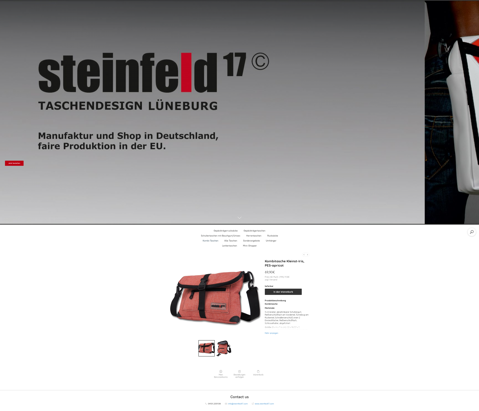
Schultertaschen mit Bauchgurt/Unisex (220, 235)
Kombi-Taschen (210, 240)
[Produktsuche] (472, 232)
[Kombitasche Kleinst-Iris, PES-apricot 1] (224, 348)
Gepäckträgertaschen (254, 230)
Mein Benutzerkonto (221, 375)
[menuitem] (304, 254)
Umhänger (271, 240)
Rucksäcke (272, 235)
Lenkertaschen (229, 245)
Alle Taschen (230, 240)
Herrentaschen (253, 235)
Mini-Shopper (250, 245)
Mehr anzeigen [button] (271, 333)
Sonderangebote (251, 240)
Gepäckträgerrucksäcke (226, 230)
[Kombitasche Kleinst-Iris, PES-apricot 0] (206, 348)
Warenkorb (258, 374)
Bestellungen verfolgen (239, 375)
